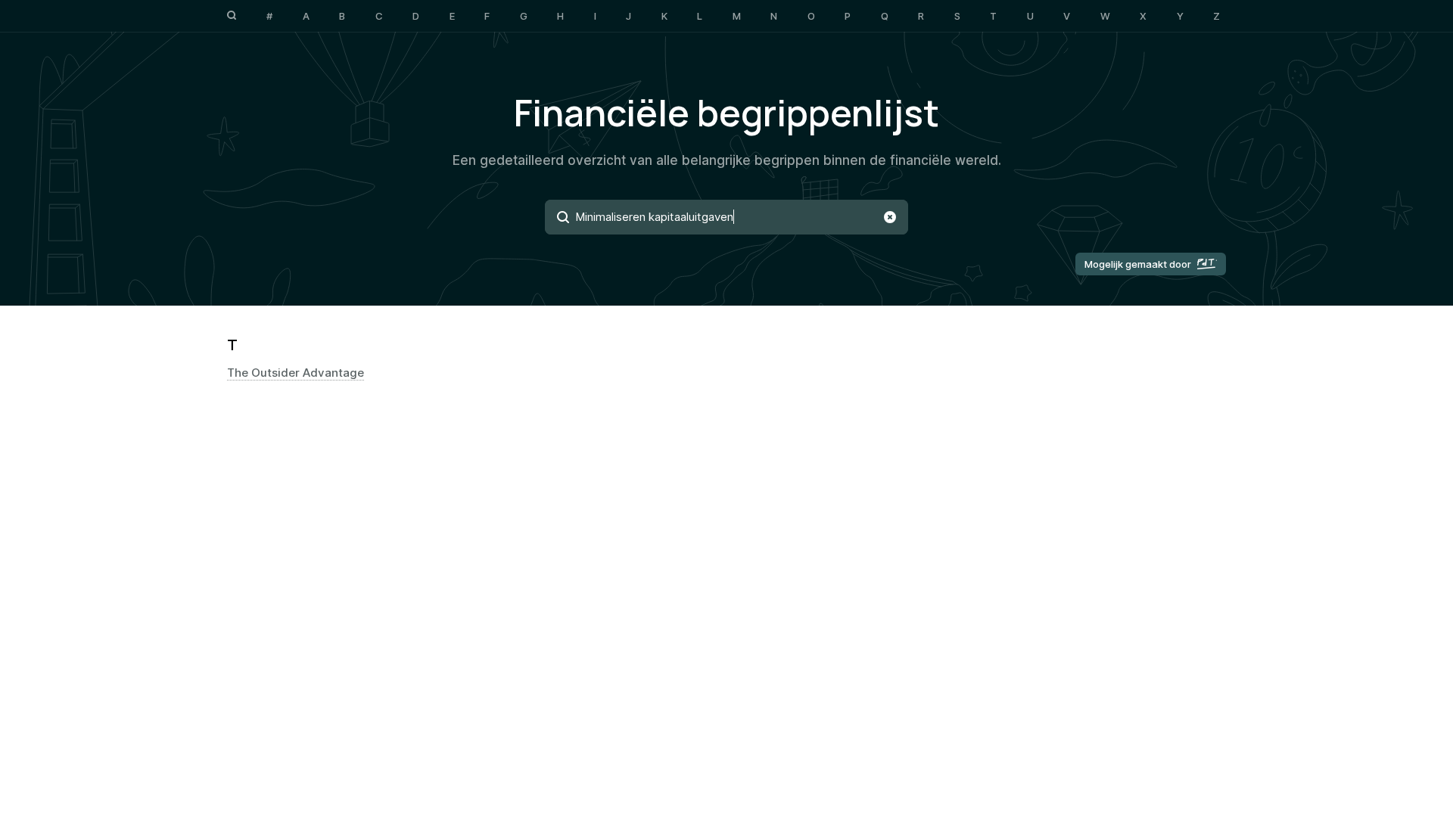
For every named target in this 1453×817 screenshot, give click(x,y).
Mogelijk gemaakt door (1137, 264)
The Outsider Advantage (295, 373)
